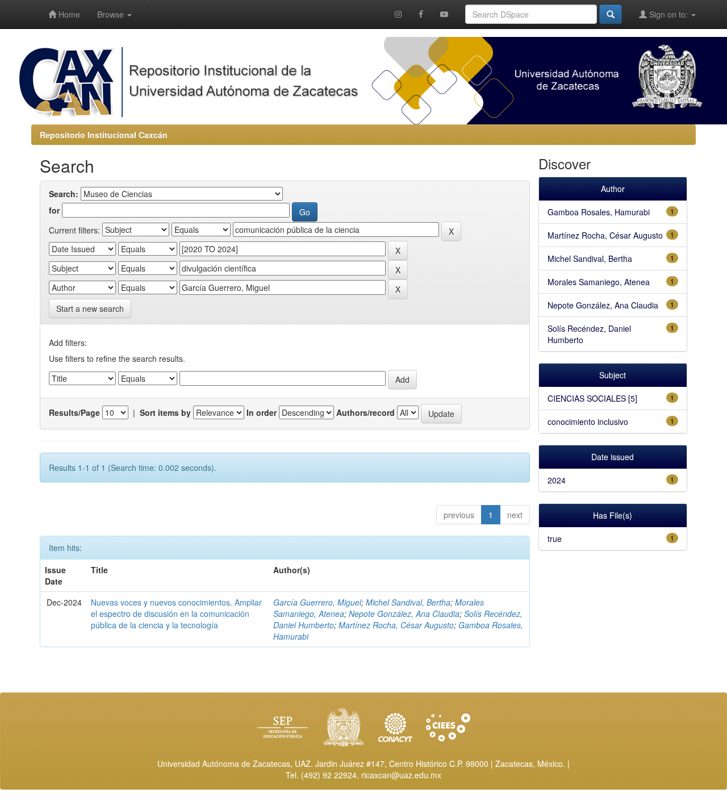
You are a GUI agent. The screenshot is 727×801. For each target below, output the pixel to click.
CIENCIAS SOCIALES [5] (592, 398)
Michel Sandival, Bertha (408, 602)
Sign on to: (668, 14)
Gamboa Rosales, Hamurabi (599, 212)
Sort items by (165, 412)
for (54, 210)
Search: (63, 193)
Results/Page (74, 412)
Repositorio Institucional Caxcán (104, 134)
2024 (557, 480)
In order (261, 412)
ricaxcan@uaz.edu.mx (401, 775)
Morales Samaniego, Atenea (599, 281)
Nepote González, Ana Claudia (404, 613)
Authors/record (365, 412)
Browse (111, 14)
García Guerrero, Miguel (317, 602)
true (555, 538)
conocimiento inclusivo (588, 421)
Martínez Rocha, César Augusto (396, 625)
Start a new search (90, 308)
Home (68, 14)
